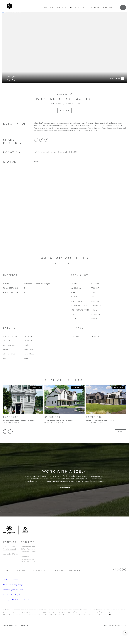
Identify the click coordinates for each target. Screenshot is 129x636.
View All (120, 432)
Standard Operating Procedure (15, 595)
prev (9, 78)
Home (5, 570)
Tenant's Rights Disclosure (13, 590)
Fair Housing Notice (10, 580)
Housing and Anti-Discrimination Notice (18, 600)
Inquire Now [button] (64, 110)
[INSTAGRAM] (119, 569)
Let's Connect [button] (64, 488)
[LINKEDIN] (124, 569)
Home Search (61, 7)
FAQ (84, 7)
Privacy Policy (120, 625)
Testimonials (74, 7)
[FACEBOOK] (114, 569)
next (14, 78)
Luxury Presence (21, 625)
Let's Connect (75, 570)
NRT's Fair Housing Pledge (13, 585)
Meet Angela (48, 7)
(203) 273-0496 (107, 7)
